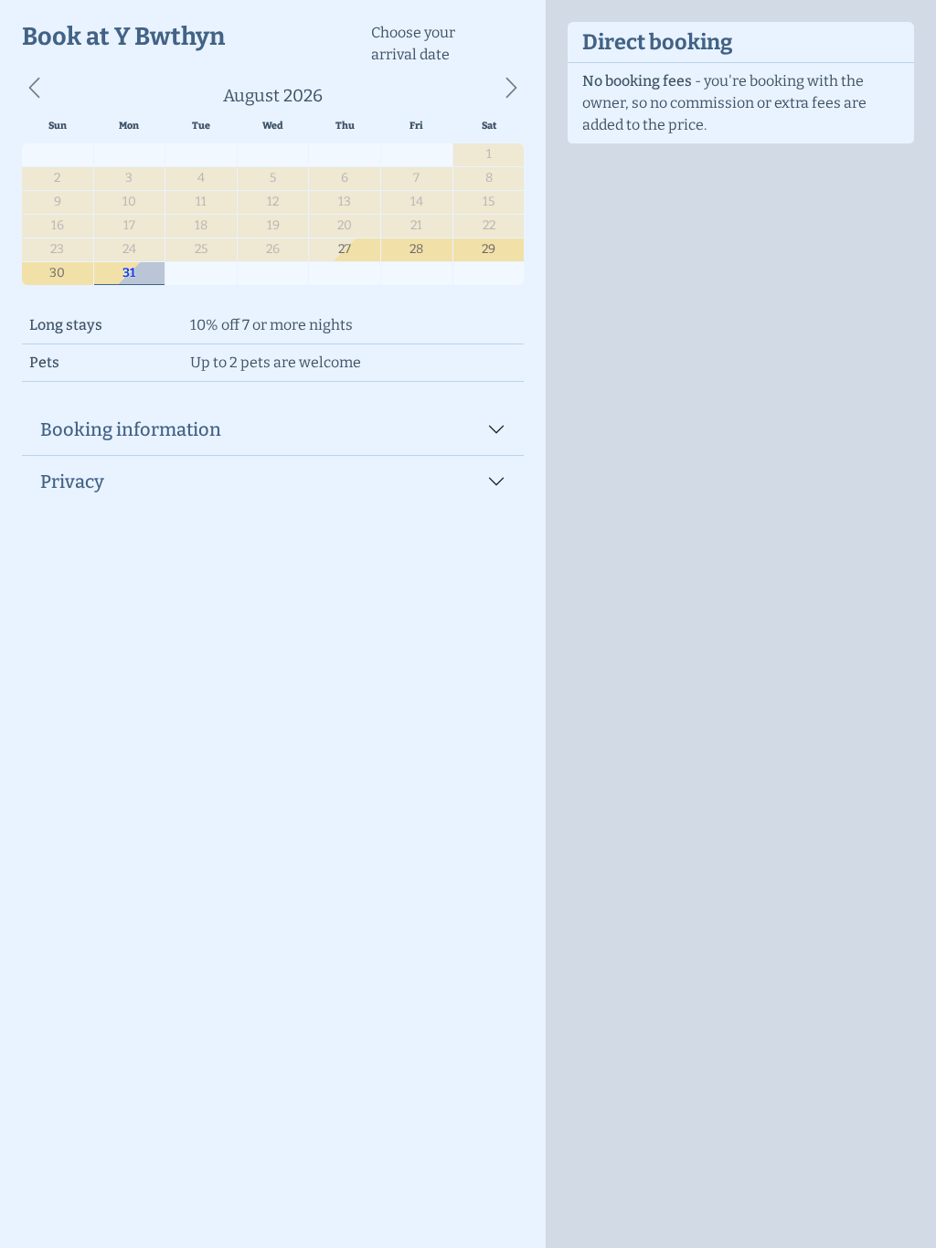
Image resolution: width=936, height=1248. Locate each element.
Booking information (130, 429)
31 (128, 272)
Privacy (72, 481)
